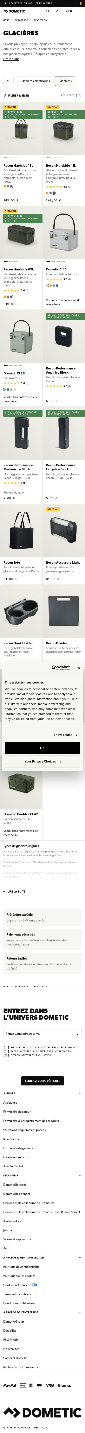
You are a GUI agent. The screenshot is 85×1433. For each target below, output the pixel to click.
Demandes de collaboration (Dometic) (28, 1203)
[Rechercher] (48, 11)
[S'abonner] (77, 1033)
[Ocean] (57, 285)
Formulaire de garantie (18, 1148)
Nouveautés (24, 1349)
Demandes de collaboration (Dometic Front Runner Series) (41, 1212)
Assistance (10, 1102)
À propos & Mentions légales (24, 1257)
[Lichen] (11, 186)
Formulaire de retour (17, 1112)
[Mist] (47, 285)
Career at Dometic (28, 1358)
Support (9, 1093)
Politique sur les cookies (19, 1276)
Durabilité (10, 1331)
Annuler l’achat (13, 1166)
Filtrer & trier (18, 95)
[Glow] (5, 186)
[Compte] (58, 11)
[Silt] (8, 186)
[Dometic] (14, 11)
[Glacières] (8, 81)
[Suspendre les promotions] (5, 3)
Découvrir (10, 1175)
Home (6, 20)
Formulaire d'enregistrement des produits (31, 1121)
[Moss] (54, 285)
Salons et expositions (17, 1239)
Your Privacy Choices (40, 761)
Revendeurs (11, 1139)
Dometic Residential (29, 1194)
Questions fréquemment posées (24, 1130)
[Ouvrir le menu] (80, 11)
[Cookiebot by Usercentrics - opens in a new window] (52, 668)
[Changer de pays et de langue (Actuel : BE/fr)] (80, 3)
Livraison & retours (15, 1157)
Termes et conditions (17, 1294)
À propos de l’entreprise (20, 1312)
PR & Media (23, 1340)
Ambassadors (12, 1221)
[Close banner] (78, 668)
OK (42, 748)
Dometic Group (26, 1321)
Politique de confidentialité (21, 1267)
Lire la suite (11, 59)
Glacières (21, 20)
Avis (6, 1248)
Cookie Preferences (16, 1285)
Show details (62, 734)
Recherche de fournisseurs (20, 1367)
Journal (8, 1230)
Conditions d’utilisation (19, 1303)
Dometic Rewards (14, 1185)
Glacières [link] (40, 20)
